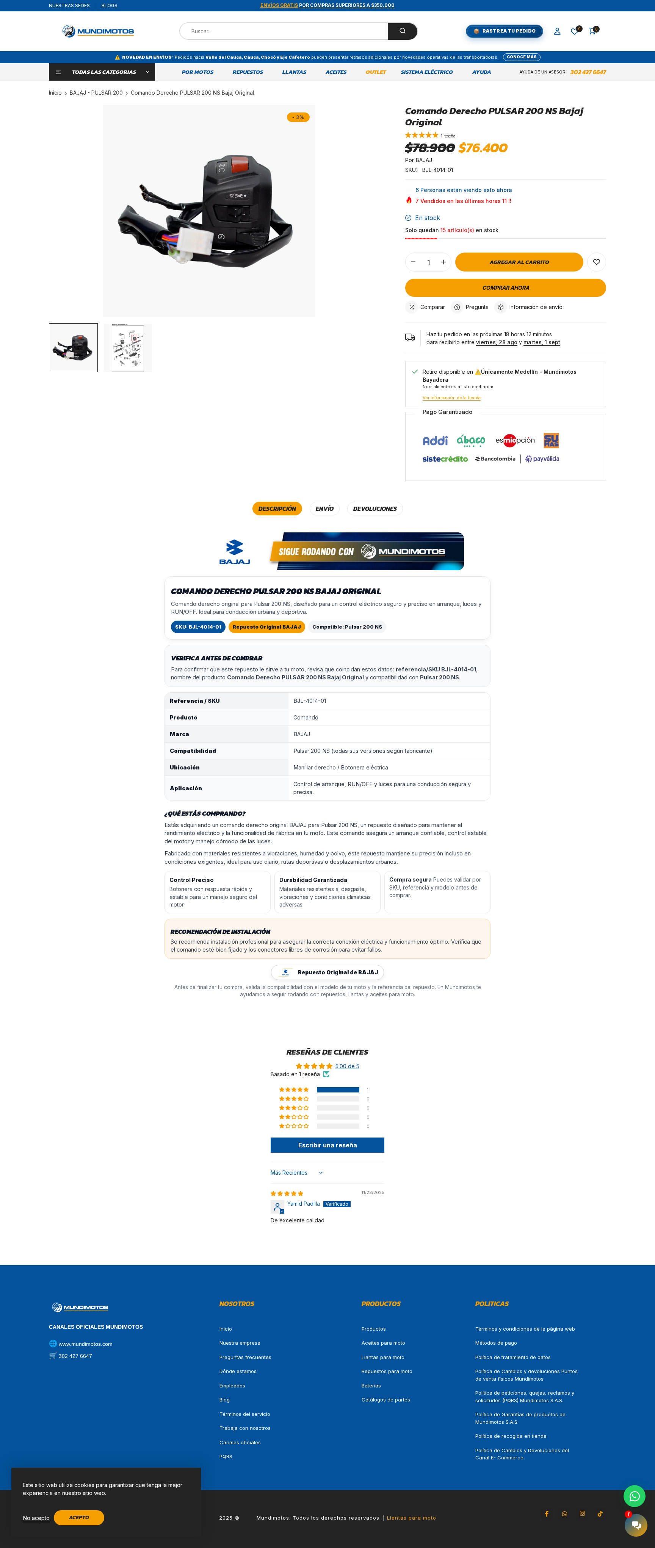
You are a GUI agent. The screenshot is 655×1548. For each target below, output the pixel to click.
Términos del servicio (244, 1414)
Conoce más (522, 57)
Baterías (371, 1386)
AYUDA (481, 72)
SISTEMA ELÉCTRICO (427, 72)
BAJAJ (424, 160)
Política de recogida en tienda (511, 1436)
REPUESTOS (248, 72)
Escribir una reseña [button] (327, 1145)
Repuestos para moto (387, 1371)
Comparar (432, 307)
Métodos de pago (496, 1343)
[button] (423, 136)
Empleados (232, 1386)
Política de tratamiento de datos (513, 1357)
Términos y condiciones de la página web (525, 1329)
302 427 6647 (588, 71)
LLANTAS (294, 72)
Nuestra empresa (239, 1343)
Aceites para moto (383, 1343)
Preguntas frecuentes (245, 1357)
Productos (374, 1329)
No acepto (36, 1518)
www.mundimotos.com (86, 1344)
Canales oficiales (240, 1442)
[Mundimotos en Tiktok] (600, 1513)
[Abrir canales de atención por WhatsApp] (635, 1496)
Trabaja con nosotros (245, 1428)
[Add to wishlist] (596, 262)
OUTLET (376, 72)
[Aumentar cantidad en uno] (443, 262)
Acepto (79, 1517)
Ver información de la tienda (452, 397)
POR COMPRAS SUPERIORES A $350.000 (327, 5)
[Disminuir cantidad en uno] (413, 262)
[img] (287, 1193)
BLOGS (110, 5)
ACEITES (336, 72)
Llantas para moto (383, 1357)
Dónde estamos (238, 1371)
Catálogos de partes (386, 1400)
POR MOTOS (197, 72)
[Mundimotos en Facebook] (547, 1513)
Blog (224, 1400)
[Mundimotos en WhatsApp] (564, 1513)
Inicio (225, 1329)
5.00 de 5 (347, 1066)
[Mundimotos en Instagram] (582, 1513)
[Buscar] (402, 31)
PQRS (225, 1456)
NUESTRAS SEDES (69, 5)
